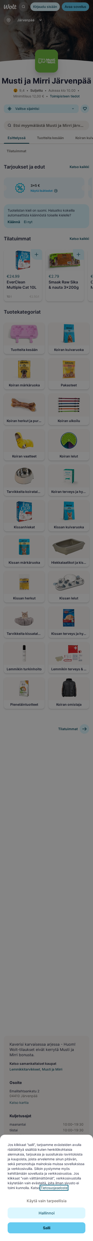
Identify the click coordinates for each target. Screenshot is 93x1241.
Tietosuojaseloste (54, 1188)
